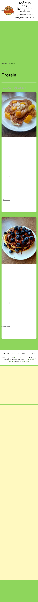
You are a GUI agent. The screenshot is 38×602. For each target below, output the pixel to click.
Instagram (16, 354)
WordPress (25, 361)
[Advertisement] (19, 41)
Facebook (5, 354)
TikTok (33, 354)
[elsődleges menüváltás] (3, 10)
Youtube (25, 354)
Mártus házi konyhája (25, 6)
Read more (6, 200)
